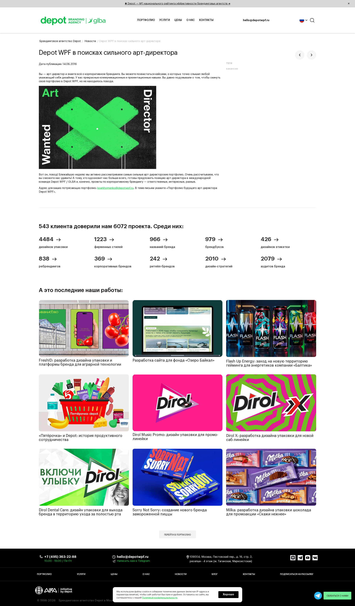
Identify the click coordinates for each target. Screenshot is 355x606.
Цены (178, 20)
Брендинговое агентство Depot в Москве (88, 600)
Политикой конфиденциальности (159, 597)
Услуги (164, 20)
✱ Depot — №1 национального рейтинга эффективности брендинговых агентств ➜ (237, 3)
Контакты (206, 20)
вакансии (232, 68)
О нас (190, 20)
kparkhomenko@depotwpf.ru (115, 188)
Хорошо (228, 594)
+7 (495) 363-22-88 (60, 556)
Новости (181, 574)
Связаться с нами (337, 596)
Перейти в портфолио (177, 535)
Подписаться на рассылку (296, 574)
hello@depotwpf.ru (256, 20)
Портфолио (146, 20)
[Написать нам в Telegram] (318, 595)
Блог (215, 574)
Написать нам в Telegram (133, 561)
